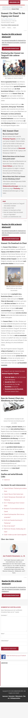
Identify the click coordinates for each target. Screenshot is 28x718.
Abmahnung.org (14, 2)
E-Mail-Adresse (5, 640)
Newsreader (22, 148)
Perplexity (9, 27)
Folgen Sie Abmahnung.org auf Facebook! (16, 655)
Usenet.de (7, 480)
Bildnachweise (19, 696)
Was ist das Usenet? (9, 526)
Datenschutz (12, 696)
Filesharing (16, 188)
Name (3, 633)
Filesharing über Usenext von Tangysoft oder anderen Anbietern (14, 205)
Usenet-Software (7, 9)
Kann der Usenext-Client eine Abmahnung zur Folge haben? (13, 213)
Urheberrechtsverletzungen (10, 186)
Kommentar (4, 615)
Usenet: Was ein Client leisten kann (13, 494)
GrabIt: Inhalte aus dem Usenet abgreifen (15, 535)
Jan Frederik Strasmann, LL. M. (9, 19)
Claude (14, 27)
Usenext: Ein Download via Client (12, 210)
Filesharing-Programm (9, 139)
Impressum (5, 696)
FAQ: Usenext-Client (9, 208)
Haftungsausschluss (15, 698)
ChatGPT (3, 27)
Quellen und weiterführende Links (12, 217)
